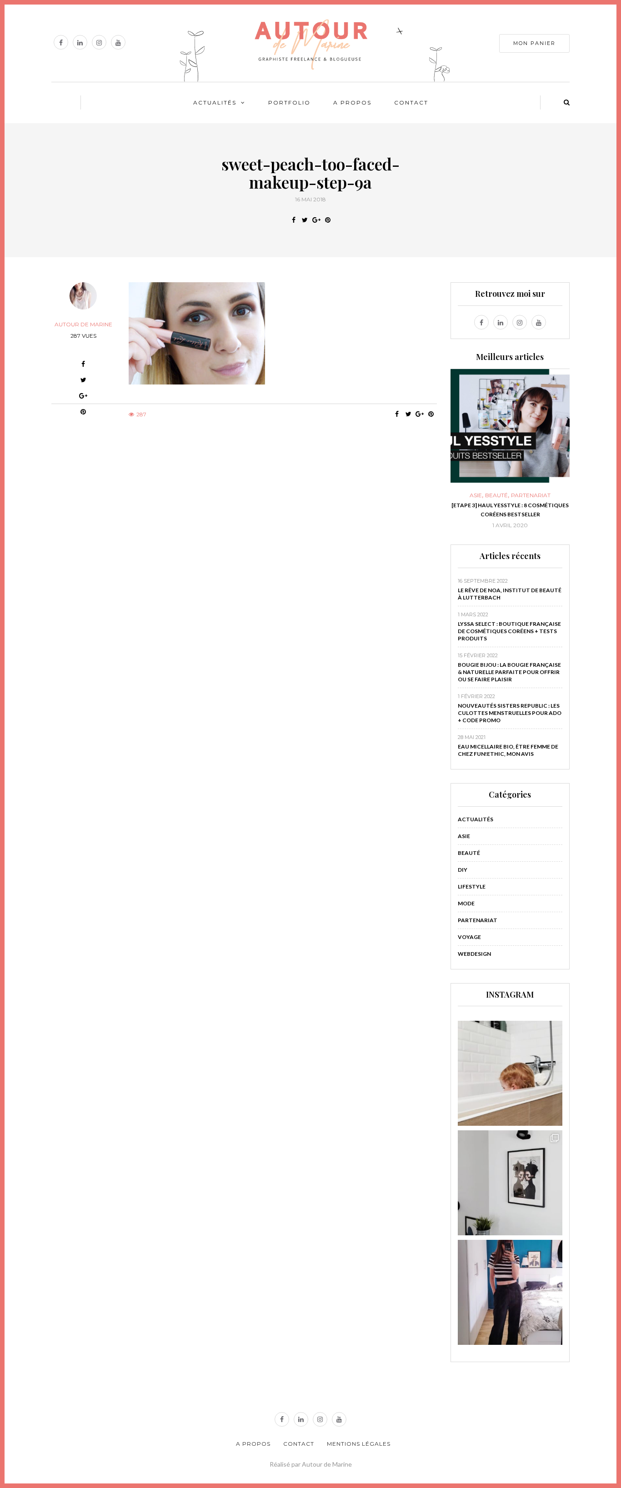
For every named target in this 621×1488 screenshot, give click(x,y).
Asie (464, 836)
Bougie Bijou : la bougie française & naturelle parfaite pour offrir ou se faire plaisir (509, 672)
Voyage (469, 937)
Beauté (470, 495)
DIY (462, 869)
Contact (411, 102)
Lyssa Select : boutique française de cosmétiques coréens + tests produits (509, 631)
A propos (352, 102)
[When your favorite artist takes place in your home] (510, 1182)
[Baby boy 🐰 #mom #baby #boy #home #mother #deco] (510, 1073)
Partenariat (504, 495)
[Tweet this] (304, 220)
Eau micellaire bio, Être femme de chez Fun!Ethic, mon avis (508, 750)
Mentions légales (359, 1443)
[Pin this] (327, 220)
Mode (466, 903)
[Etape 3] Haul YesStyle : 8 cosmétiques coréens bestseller (483, 510)
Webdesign (474, 953)
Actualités (214, 102)
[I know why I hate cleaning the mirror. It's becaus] (510, 1292)
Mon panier (534, 43)
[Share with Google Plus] (316, 220)
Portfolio (289, 102)
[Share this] (293, 220)
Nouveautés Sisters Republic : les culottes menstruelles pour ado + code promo (509, 713)
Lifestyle (472, 886)
